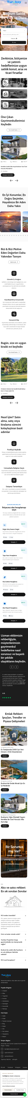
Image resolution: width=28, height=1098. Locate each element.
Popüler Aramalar (6, 1021)
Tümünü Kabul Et (14, 1093)
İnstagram (17, 1067)
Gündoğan (5, 1003)
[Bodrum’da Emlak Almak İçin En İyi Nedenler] (14, 769)
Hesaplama (5, 1034)
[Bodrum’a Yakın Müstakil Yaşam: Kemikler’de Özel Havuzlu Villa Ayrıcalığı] (14, 803)
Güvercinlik (5, 1006)
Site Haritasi (5, 1031)
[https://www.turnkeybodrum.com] (14, 3)
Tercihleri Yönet (20, 1089)
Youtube (25, 1067)
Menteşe (4, 1009)
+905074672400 (8, 1052)
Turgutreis (5, 996)
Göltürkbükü (5, 1001)
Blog (3, 1023)
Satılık (3, 1016)
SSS (3, 1029)
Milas (3, 993)
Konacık (4, 998)
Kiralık (3, 1018)
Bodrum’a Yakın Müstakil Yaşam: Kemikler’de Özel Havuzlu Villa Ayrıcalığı (13, 819)
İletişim (4, 1036)
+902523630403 (8, 1056)
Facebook (10, 1067)
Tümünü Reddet (8, 1089)
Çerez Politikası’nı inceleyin (8, 1086)
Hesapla (13, 542)
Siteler (4, 1026)
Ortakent (4, 991)
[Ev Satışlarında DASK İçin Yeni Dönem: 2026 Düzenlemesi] (14, 736)
